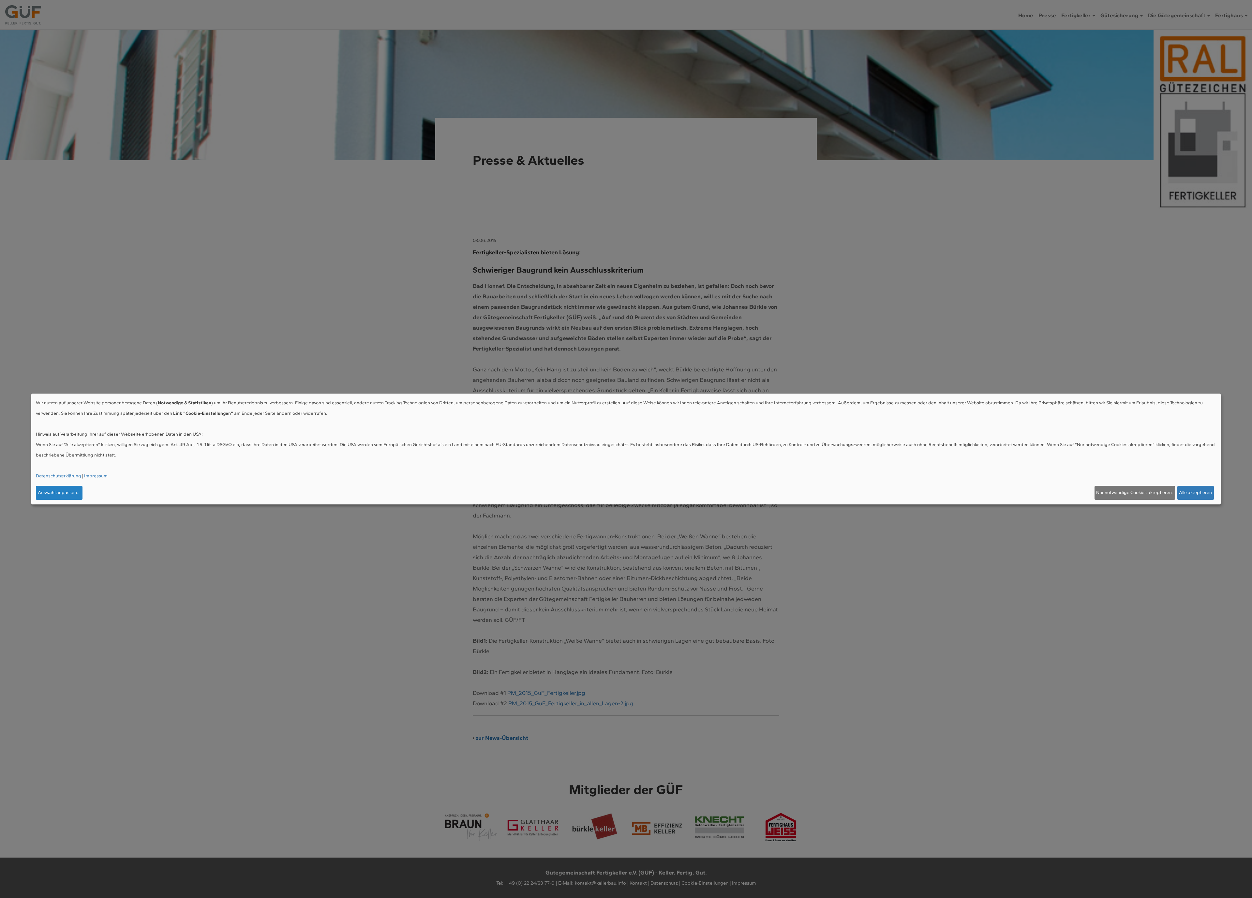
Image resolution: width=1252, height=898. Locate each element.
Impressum (96, 476)
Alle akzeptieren (1195, 492)
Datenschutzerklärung (58, 476)
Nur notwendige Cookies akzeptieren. (1134, 492)
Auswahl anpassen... (59, 492)
